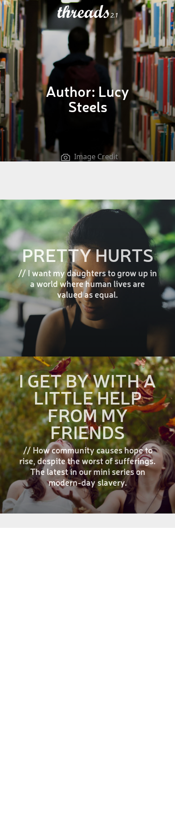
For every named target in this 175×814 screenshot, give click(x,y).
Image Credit (96, 156)
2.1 (114, 15)
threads (83, 12)
